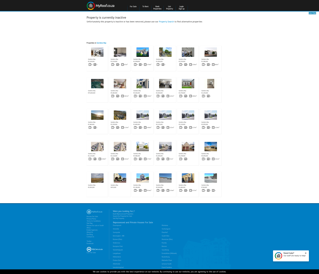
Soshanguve (166, 229)
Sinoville (116, 229)
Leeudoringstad (118, 267)
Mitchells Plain (167, 260)
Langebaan (117, 253)
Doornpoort (117, 225)
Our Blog (90, 234)
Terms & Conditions (94, 221)
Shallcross (116, 243)
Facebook (90, 243)
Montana (165, 225)
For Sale (133, 6)
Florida (164, 243)
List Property (169, 7)
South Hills (165, 236)
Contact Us (90, 237)
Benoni (164, 246)
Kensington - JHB (118, 236)
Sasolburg (165, 250)
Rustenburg (166, 257)
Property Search (166, 21)
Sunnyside (116, 232)
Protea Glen (117, 260)
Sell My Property (118, 218)
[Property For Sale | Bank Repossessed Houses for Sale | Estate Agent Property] (101, 5)
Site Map (90, 223)
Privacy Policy (91, 219)
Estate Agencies (92, 230)
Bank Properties (157, 7)
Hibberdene (117, 257)
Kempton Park (118, 246)
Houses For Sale (92, 216)
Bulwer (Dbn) (117, 239)
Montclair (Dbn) (167, 239)
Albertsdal (116, 264)
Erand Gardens (167, 267)
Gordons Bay (101, 43)
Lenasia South (166, 264)
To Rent (145, 6)
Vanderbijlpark (118, 250)
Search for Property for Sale (122, 216)
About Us (90, 232)
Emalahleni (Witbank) (169, 253)
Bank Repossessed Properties (123, 214)
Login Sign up (182, 7)
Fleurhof (165, 232)
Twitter (89, 241)
